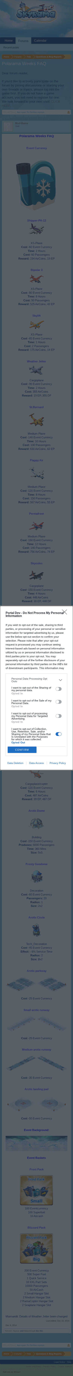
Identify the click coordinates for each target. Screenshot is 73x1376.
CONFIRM (22, 749)
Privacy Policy (58, 763)
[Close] (65, 613)
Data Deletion (15, 763)
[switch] (59, 689)
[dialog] (36, 688)
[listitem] (36, 680)
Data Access (36, 763)
